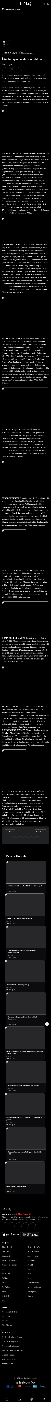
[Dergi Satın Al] (19, 1399)
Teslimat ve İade (8, 1359)
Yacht (29, 1274)
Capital (30, 1296)
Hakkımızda (7, 1316)
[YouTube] (12, 1225)
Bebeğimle (31, 1291)
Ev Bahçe (6, 1287)
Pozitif (30, 1265)
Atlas (4, 1269)
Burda (4, 1283)
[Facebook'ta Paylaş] (4, 69)
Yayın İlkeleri (7, 1364)
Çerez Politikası (8, 1355)
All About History (9, 1265)
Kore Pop (31, 1260)
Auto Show (7, 1274)
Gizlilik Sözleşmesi (10, 1341)
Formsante (6, 1256)
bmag (21, 1378)
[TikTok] (33, 1225)
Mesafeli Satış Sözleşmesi (12, 1350)
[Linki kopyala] (25, 69)
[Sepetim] (44, 4)
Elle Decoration (33, 1283)
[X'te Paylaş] (9, 69)
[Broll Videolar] (32, 1399)
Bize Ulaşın (7, 1325)
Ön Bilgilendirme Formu (12, 1337)
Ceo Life (5, 1251)
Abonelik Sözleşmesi (10, 1346)
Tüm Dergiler (7, 1247)
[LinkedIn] (26, 1225)
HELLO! (6, 1296)
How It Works (33, 1251)
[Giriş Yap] (44, 1399)
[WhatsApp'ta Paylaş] (14, 69)
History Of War (33, 1247)
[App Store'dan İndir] (11, 1234)
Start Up (30, 1269)
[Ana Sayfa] (7, 1209)
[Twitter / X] (19, 1225)
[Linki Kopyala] (37, 838)
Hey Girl (5, 1300)
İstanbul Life (32, 1256)
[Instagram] (5, 1225)
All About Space (34, 1287)
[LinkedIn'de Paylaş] (20, 69)
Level (29, 1278)
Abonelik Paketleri (9, 1312)
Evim (4, 1291)
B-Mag (5, 1278)
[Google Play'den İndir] (30, 1234)
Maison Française (9, 1260)
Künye (5, 1321)
